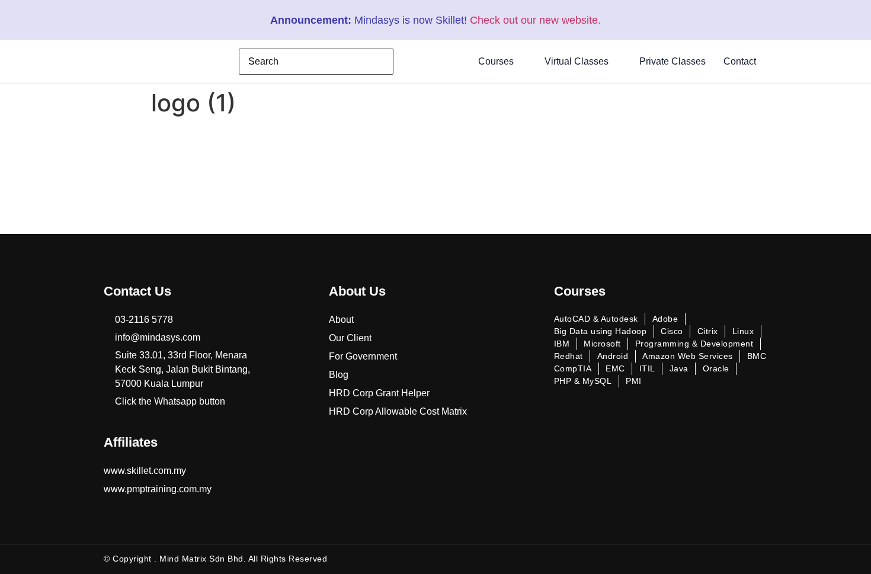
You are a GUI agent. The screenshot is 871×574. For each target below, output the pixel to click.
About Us (357, 291)
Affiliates (131, 442)
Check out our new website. (535, 20)
